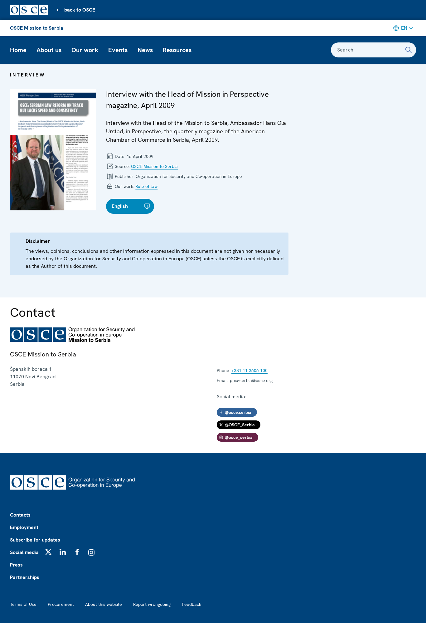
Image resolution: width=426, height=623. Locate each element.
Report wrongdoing (152, 604)
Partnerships (24, 577)
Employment (24, 527)
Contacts (20, 515)
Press (16, 565)
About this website (103, 604)
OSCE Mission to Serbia (36, 28)
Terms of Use (23, 604)
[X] (48, 552)
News (145, 50)
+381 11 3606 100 (249, 370)
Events (118, 50)
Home (18, 50)
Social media (24, 552)
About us (48, 50)
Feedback (191, 604)
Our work (84, 50)
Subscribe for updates (35, 540)
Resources (177, 50)
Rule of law (146, 186)
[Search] (408, 49)
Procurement (61, 604)
